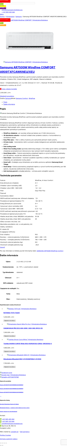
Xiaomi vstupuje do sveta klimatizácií (8, 411)
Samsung (19, 16)
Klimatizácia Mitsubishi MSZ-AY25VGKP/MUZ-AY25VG (22, 359)
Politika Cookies (5, 435)
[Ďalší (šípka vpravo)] (2, 445)
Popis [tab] (5, 102)
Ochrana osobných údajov (8, 439)
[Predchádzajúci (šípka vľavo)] (0, 445)
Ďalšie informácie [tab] (9, 104)
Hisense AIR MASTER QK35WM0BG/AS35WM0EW (11, 385)
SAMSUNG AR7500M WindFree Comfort (50, 251)
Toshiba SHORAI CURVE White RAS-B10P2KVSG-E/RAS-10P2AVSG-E (27, 343)
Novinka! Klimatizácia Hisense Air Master (9, 404)
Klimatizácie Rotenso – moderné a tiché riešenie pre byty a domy (14, 407)
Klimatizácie (10, 16)
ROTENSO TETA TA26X (11, 313)
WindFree (32, 98)
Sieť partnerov (24, 432)
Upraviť (2, 247)
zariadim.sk (14, 432)
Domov (2, 16)
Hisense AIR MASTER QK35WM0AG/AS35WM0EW (11, 392)
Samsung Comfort (22, 98)
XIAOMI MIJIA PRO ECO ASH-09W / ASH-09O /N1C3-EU (23, 328)
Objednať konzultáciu (7, 96)
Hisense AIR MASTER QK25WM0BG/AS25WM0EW (11, 388)
